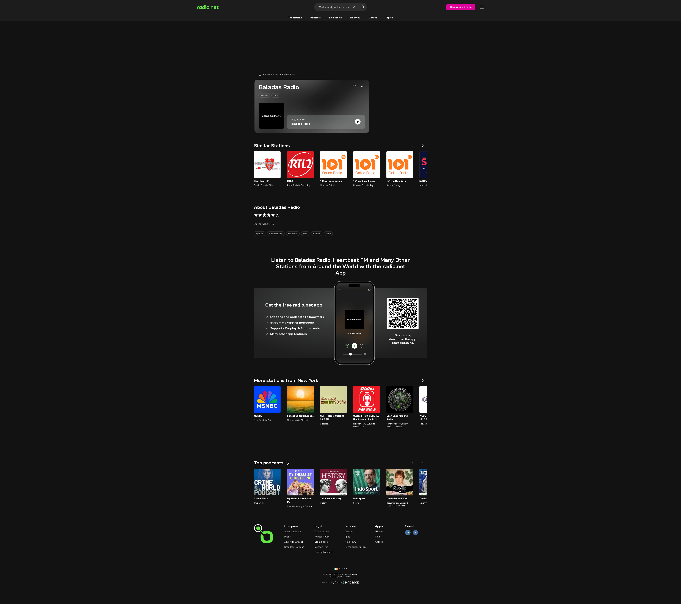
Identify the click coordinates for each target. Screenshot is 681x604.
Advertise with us (293, 542)
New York (293, 234)
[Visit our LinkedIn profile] (407, 532)
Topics (389, 17)
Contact (349, 531)
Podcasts (315, 17)
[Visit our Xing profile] (415, 532)
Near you (355, 17)
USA (305, 234)
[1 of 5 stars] (256, 215)
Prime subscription (355, 547)
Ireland (342, 568)
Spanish (259, 234)
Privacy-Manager (323, 552)
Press (287, 537)
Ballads (264, 96)
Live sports (335, 17)
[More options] (363, 86)
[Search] (362, 7)
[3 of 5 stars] (264, 215)
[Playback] (358, 122)
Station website (262, 224)
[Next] (423, 144)
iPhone (379, 531)
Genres (373, 17)
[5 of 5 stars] (273, 215)
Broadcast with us (294, 547)
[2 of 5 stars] (260, 215)
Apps (347, 537)
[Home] (260, 74)
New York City (276, 234)
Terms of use (321, 531)
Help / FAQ (350, 542)
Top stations (295, 17)
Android (379, 542)
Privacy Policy (321, 537)
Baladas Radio (300, 124)
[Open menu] (482, 7)
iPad (377, 537)
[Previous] (412, 144)
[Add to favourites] (353, 86)
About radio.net (292, 531)
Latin (275, 96)
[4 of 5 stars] (269, 215)
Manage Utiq (321, 547)
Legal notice (321, 542)
